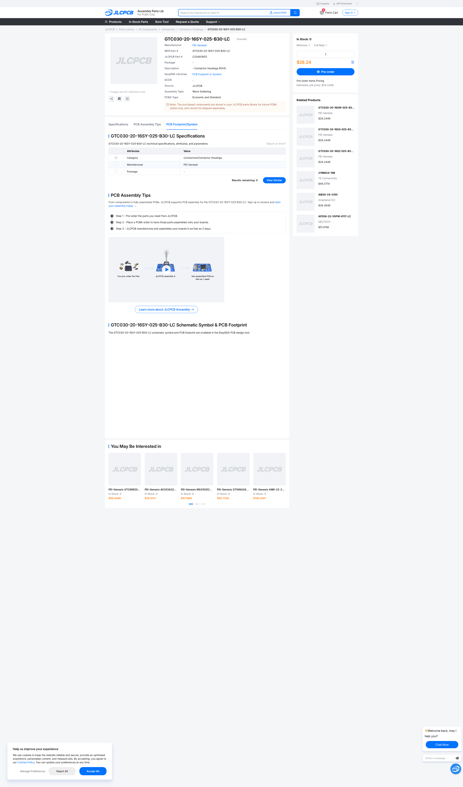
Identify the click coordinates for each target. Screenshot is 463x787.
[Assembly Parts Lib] (119, 13)
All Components (148, 29)
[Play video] (166, 269)
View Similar (274, 180)
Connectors (168, 29)
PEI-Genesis (199, 45)
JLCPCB (110, 29)
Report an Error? (276, 143)
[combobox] (221, 12)
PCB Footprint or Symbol (206, 74)
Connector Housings (191, 29)
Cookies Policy (25, 762)
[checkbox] (115, 157)
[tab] (118, 124)
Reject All (62, 771)
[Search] (295, 12)
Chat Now (442, 744)
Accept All (93, 771)
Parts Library (126, 29)
